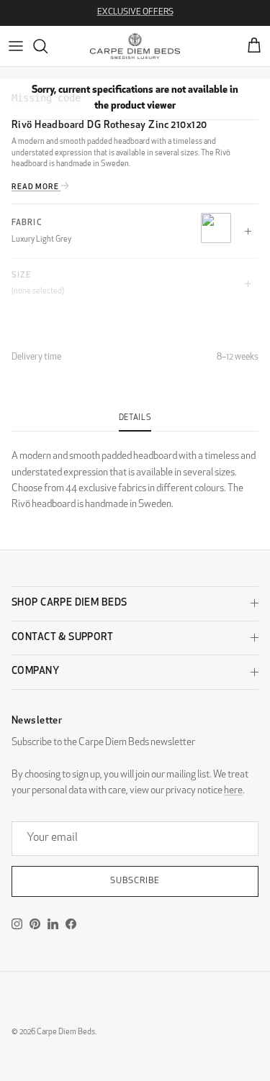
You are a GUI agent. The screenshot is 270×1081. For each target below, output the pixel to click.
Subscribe (135, 881)
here (233, 790)
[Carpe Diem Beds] (135, 46)
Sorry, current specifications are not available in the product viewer (135, 98)
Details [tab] (135, 418)
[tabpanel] (135, 473)
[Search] (47, 46)
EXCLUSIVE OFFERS (135, 12)
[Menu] (16, 46)
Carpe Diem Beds (66, 1032)
